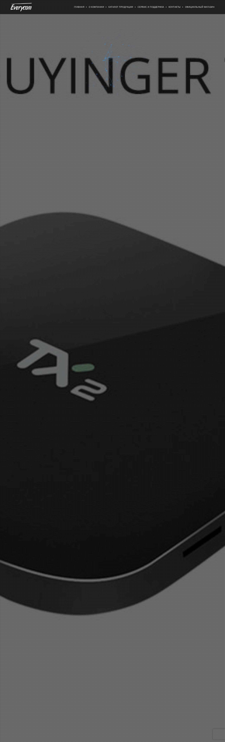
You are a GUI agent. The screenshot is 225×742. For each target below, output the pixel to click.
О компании (96, 7)
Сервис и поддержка (151, 7)
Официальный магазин (200, 7)
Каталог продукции (120, 7)
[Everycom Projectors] (21, 7)
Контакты (175, 7)
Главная (79, 7)
